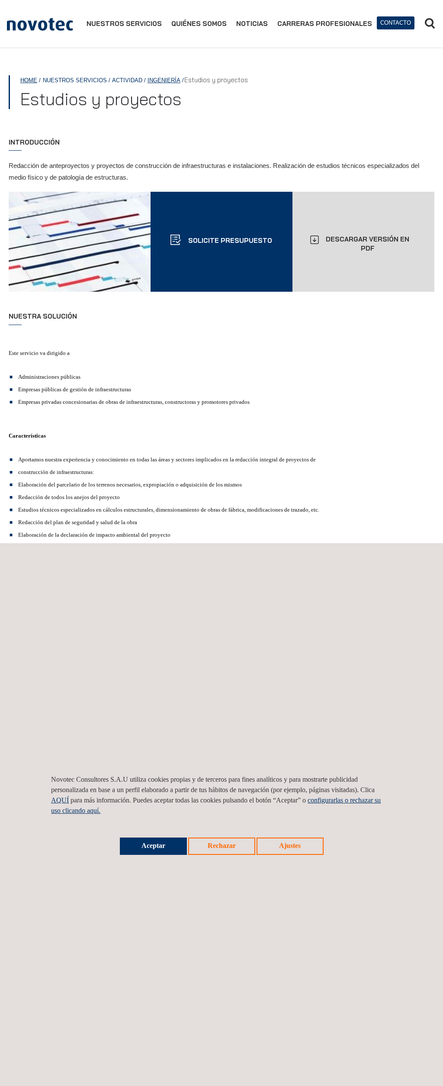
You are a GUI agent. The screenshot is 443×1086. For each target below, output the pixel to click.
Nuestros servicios (124, 23)
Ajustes (290, 845)
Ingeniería (164, 80)
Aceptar (153, 845)
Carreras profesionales (324, 23)
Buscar (429, 23)
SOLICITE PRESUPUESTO (229, 240)
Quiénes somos (199, 23)
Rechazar (222, 845)
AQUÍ (60, 800)
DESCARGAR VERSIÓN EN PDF (367, 243)
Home (28, 80)
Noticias (252, 23)
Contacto (395, 22)
